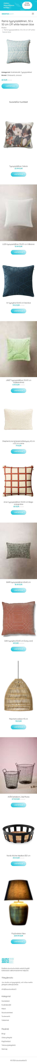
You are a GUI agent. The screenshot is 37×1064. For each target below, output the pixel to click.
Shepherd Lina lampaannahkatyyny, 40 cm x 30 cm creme (18, 442)
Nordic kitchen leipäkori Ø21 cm (18, 856)
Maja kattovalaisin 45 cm (18, 719)
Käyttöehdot (6, 1041)
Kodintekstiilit (15, 72)
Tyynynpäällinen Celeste (18, 166)
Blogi (3, 1034)
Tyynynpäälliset (26, 72)
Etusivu (4, 28)
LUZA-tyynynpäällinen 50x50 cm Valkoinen (18, 244)
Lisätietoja (10, 86)
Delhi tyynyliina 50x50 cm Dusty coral (18, 641)
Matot (4, 1009)
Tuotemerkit (6, 1016)
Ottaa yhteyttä (7, 1037)
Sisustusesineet (7, 1013)
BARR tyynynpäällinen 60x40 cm (18, 582)
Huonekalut (6, 1001)
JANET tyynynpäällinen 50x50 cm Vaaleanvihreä (18, 381)
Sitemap (4, 1049)
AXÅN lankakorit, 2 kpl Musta (18, 797)
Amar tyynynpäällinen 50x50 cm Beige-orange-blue (18, 503)
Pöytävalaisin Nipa (18, 933)
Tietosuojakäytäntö (9, 1045)
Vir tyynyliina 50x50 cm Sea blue (18, 303)
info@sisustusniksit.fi (9, 989)
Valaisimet (5, 1020)
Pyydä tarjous (27, 4)
